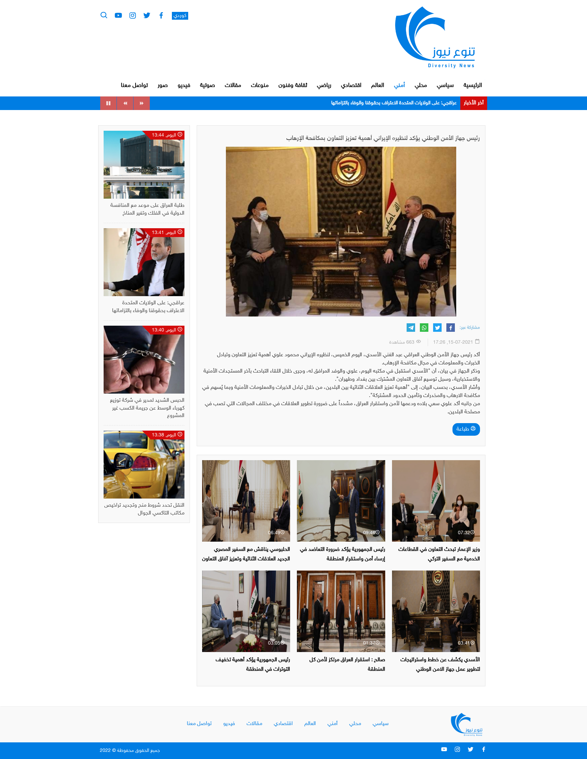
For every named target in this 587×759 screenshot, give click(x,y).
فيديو (184, 85)
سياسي (445, 85)
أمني (399, 85)
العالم (377, 85)
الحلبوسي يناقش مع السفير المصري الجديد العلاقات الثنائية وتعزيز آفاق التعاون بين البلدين (246, 558)
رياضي (324, 85)
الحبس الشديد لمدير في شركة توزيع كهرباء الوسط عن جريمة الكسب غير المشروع (378, 103)
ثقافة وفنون (293, 85)
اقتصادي (351, 85)
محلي (421, 85)
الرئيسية (473, 85)
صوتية (207, 85)
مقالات (233, 85)
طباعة (463, 429)
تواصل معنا (134, 85)
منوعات (260, 85)
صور (163, 85)
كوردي (180, 16)
